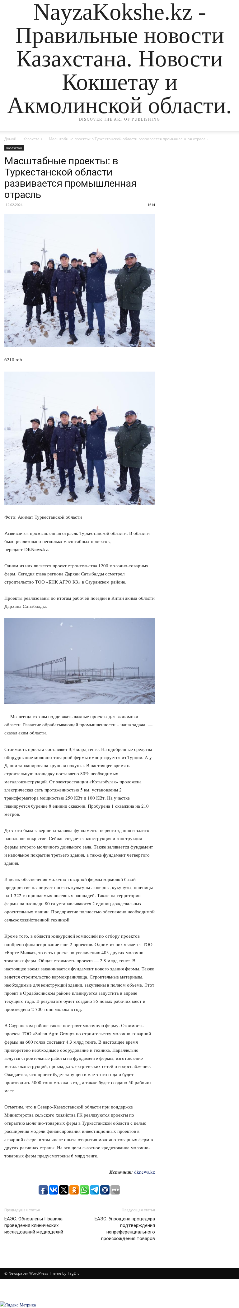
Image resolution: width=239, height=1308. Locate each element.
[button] (227, 132)
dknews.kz (144, 1172)
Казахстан (32, 139)
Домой (10, 139)
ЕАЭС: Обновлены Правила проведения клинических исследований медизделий (33, 1225)
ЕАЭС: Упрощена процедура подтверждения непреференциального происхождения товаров (125, 1228)
